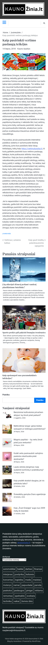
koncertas (8, 579)
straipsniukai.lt (23, 542)
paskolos (7, 590)
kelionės (30, 574)
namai (16, 585)
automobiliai (9, 569)
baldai (20, 569)
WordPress (36, 641)
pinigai (29, 590)
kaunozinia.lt (34, 639)
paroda (37, 585)
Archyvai (6, 557)
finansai (38, 569)
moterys (7, 585)
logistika (19, 579)
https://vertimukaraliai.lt (31, 148)
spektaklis (20, 596)
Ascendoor (17, 641)
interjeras (7, 574)
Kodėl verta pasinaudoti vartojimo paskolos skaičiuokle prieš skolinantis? (28, 456)
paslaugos (19, 590)
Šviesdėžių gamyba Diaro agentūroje (30, 494)
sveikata (31, 596)
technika (7, 601)
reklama (39, 590)
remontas (8, 596)
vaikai (16, 601)
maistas (37, 579)
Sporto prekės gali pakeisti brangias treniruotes (24, 332)
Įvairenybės (6, 233)
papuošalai (27, 585)
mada (28, 579)
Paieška (6, 395)
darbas (28, 569)
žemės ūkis (26, 601)
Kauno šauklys (23, 49)
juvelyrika (19, 574)
